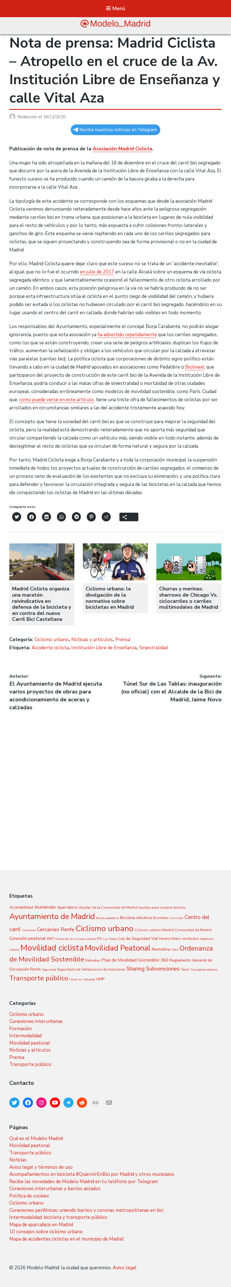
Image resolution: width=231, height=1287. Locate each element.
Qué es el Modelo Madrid (36, 1138)
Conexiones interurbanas (36, 1021)
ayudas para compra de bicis (162, 907)
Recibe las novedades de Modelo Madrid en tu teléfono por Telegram (83, 1181)
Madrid (165, 938)
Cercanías (29, 930)
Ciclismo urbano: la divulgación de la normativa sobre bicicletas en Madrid (110, 597)
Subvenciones (163, 969)
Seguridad (49, 969)
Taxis (185, 969)
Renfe (35, 969)
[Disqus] (115, 781)
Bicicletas (161, 917)
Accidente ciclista (50, 647)
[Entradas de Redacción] (13, 117)
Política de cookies (29, 1196)
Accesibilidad (21, 907)
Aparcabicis (67, 907)
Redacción (27, 117)
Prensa (122, 639)
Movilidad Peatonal (118, 948)
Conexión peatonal (27, 938)
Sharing (135, 969)
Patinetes (92, 960)
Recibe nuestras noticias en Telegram (118, 129)
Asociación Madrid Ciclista (122, 149)
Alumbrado (45, 907)
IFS (99, 938)
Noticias (17, 1160)
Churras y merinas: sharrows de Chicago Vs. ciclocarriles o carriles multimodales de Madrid (188, 597)
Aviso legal (125, 1267)
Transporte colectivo (203, 969)
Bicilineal (194, 367)
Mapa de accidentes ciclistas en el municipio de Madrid (66, 1239)
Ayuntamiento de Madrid (52, 916)
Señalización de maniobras (103, 969)
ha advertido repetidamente (127, 334)
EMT (50, 938)
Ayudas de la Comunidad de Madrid (108, 907)
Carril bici (176, 918)
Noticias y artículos (92, 639)
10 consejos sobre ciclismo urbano (46, 1231)
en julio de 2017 (97, 272)
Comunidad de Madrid (193, 929)
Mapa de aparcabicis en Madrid (41, 1224)
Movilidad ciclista (52, 947)
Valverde (89, 979)
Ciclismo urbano (51, 639)
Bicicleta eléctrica (136, 917)
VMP (100, 979)
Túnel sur (76, 979)
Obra (174, 949)
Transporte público (38, 978)
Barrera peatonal (107, 918)
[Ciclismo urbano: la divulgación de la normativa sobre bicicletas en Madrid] (115, 579)
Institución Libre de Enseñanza (104, 647)
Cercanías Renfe (55, 929)
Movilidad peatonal (29, 1043)
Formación (20, 1028)
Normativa (161, 949)
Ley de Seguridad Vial (138, 938)
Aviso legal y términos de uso (41, 1167)
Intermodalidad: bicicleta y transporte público (58, 1217)
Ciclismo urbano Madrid (154, 929)
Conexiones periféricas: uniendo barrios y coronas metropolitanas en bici (86, 1210)
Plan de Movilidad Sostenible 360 (134, 960)
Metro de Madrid (185, 938)
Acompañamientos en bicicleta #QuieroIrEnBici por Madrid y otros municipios (91, 1174)
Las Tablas (110, 939)
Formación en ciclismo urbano (75, 939)
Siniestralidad (153, 647)
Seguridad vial (69, 969)
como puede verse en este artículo (56, 399)
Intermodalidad (25, 1035)
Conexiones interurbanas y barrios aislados (55, 1188)
